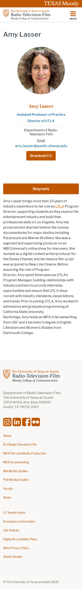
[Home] (26, 14)
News (7, 497)
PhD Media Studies (16, 480)
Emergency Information (19, 521)
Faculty (8, 489)
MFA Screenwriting (16, 462)
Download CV (41, 156)
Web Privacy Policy (16, 548)
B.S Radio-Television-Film (20, 444)
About (7, 436)
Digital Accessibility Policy (20, 539)
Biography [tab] (41, 189)
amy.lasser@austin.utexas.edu (41, 146)
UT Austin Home (14, 513)
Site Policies (11, 530)
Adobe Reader (12, 557)
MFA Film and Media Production (24, 453)
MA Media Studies (15, 471)
